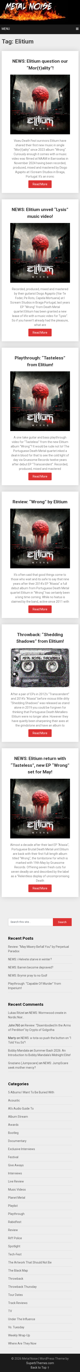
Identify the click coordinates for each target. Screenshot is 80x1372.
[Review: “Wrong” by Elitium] (40, 539)
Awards (13, 1124)
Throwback (15, 1278)
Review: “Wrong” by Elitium (40, 501)
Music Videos (17, 1189)
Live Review (16, 1181)
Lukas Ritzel (16, 1013)
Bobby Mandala (18, 1050)
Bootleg (13, 1133)
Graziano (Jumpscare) (23, 1063)
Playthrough (16, 1214)
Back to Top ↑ (40, 1367)
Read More (40, 184)
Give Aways (16, 1165)
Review (13, 1230)
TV (10, 1311)
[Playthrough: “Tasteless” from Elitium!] (40, 401)
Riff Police (15, 1238)
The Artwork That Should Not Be (30, 1262)
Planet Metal (16, 1197)
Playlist (13, 1205)
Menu (6, 28)
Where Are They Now (22, 1343)
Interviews (15, 1173)
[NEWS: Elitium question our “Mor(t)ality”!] (40, 105)
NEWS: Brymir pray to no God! (27, 975)
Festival (13, 1157)
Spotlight (14, 1246)
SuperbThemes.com (40, 1363)
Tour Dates (15, 1295)
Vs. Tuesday (16, 1327)
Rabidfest (14, 1222)
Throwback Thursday (22, 1286)
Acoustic (14, 1100)
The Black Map (18, 1270)
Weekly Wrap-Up (19, 1335)
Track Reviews (18, 1303)
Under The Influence (21, 1319)
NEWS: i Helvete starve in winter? (30, 959)
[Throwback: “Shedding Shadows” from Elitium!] (40, 668)
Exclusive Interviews (21, 1149)
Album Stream (18, 1116)
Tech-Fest (15, 1254)
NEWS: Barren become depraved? (30, 967)
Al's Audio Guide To (21, 1108)
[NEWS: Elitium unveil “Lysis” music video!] (40, 253)
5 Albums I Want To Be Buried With (31, 1092)
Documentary (17, 1141)
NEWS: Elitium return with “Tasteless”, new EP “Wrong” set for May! (40, 765)
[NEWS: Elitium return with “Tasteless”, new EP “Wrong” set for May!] (40, 809)
